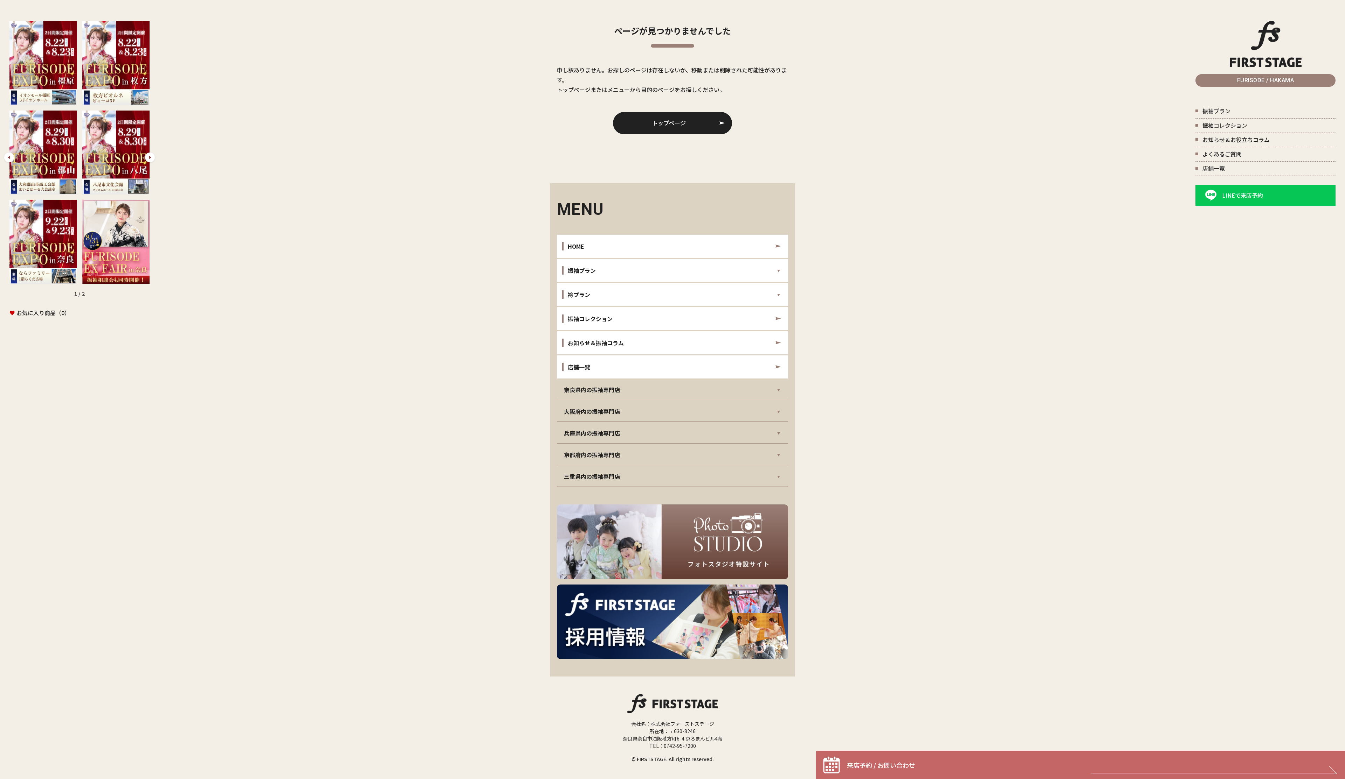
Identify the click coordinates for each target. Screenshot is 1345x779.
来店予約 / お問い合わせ (881, 765)
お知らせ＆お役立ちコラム (1236, 139)
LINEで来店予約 (1242, 195)
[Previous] (9, 157)
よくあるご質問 (1222, 154)
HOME (576, 246)
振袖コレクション (1224, 125)
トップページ (669, 123)
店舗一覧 (1213, 168)
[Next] (150, 157)
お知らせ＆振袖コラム (596, 343)
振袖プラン (1216, 111)
